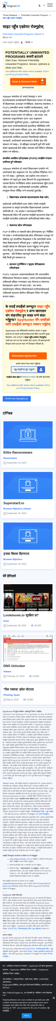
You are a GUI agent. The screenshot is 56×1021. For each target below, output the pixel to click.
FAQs (5, 778)
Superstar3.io (13, 503)
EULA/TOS (13, 811)
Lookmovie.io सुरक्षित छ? (21, 615)
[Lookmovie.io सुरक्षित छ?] (28, 597)
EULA (46, 71)
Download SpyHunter (24, 355)
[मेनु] (49, 5)
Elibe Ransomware (17, 452)
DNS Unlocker (14, 666)
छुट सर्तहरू (49, 811)
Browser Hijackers (12, 509)
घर (4, 966)
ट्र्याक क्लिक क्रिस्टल (16, 553)
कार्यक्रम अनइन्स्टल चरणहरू (17, 966)
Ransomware (10, 458)
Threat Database (10, 15)
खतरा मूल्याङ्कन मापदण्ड (42, 951)
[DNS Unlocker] (28, 648)
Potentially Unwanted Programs (34, 15)
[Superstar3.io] (28, 485)
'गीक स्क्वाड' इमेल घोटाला (18, 689)
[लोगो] (11, 5)
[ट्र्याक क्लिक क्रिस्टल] (28, 536)
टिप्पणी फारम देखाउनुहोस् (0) (16, 399)
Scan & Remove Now (24, 81)
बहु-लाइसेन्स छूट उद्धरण (24, 369)
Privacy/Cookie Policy (19, 74)
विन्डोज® (25, 377)
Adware (38, 34)
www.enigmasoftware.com (20, 859)
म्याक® (33, 377)
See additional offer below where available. (24, 71)
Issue (6, 621)
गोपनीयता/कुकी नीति (37, 811)
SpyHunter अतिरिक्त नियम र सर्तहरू (23, 970)
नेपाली (44, 5)
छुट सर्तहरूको (37, 929)
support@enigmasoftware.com (15, 884)
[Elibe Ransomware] (28, 435)
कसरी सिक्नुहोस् (44, 814)
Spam (17, 695)
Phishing (8, 695)
